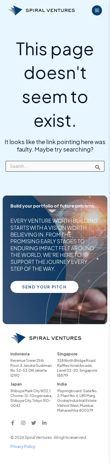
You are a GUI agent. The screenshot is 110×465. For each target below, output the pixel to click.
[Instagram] (23, 423)
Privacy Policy (23, 446)
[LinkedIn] (44, 423)
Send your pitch (44, 286)
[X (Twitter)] (33, 423)
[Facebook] (12, 423)
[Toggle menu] (97, 10)
